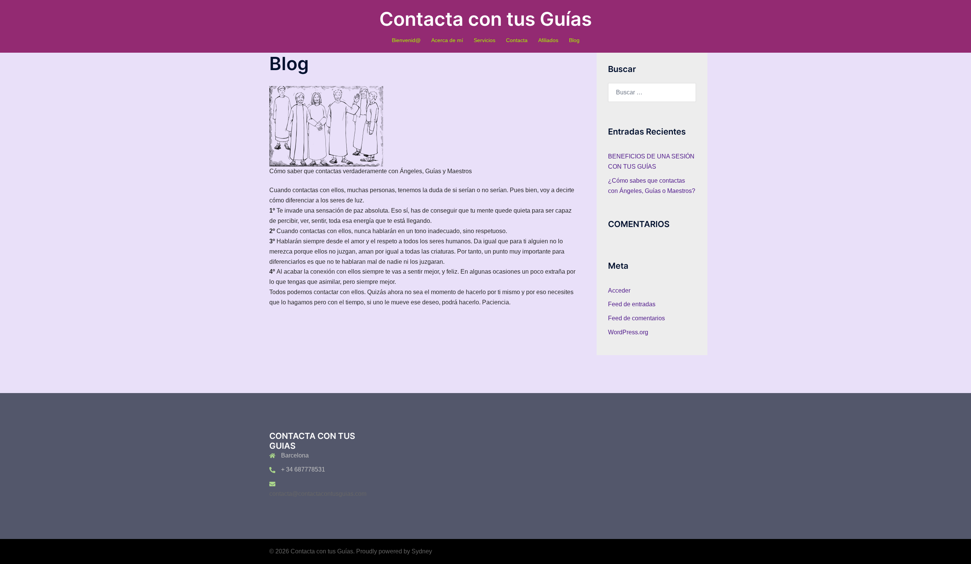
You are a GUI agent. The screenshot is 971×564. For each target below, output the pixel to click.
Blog (574, 40)
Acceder (619, 290)
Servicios (484, 40)
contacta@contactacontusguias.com (317, 493)
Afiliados (548, 40)
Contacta (517, 40)
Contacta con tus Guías (485, 19)
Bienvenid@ (406, 40)
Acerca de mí (447, 40)
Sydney (422, 551)
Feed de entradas (631, 304)
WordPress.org (628, 332)
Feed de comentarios (636, 318)
